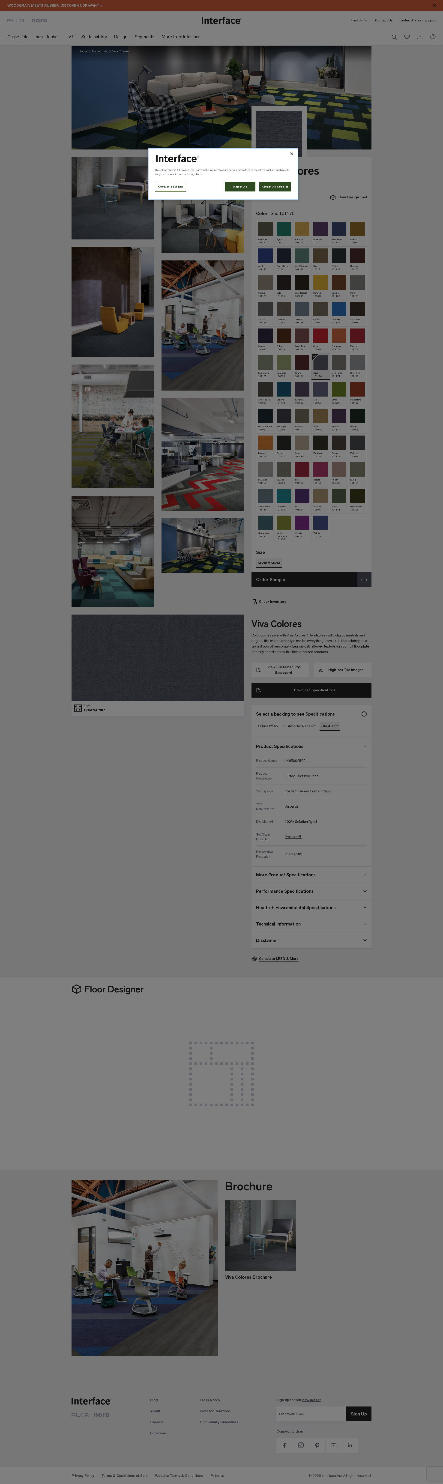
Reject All (240, 186)
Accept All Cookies (275, 186)
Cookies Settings (170, 186)
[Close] (292, 154)
